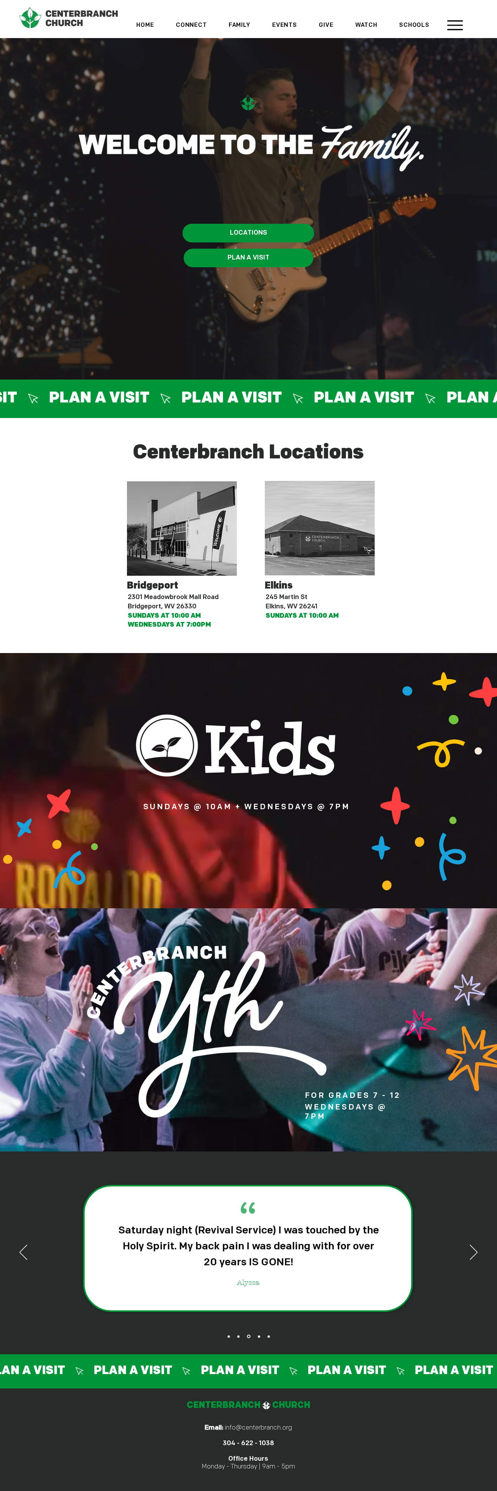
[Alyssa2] (248, 1336)
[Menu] (455, 25)
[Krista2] (258, 1336)
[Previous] (23, 1253)
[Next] (474, 1253)
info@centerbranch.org (258, 1428)
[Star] (238, 1336)
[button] (191, 25)
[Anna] (229, 1336)
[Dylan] (269, 1336)
